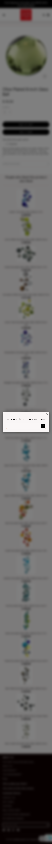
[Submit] (43, 426)
